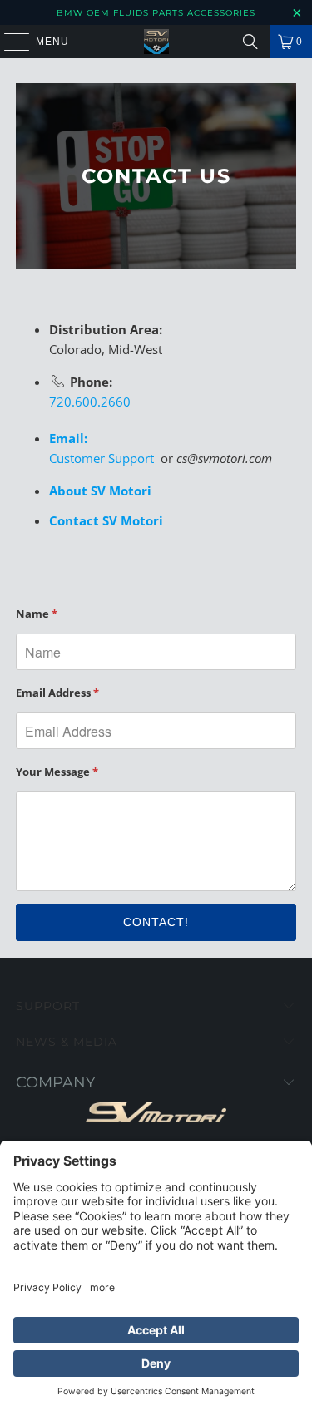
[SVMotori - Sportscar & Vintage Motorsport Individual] (156, 41)
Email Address (57, 692)
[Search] (250, 41)
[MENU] (8, 41)
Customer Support (101, 458)
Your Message (57, 771)
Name (36, 613)
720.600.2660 (90, 401)
